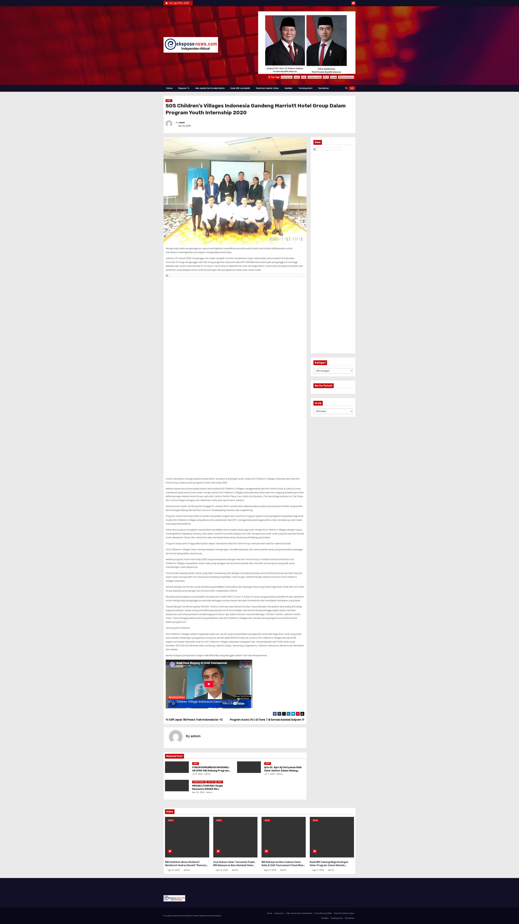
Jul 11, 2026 (197, 774)
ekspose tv (183, 88)
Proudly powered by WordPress (178, 915)
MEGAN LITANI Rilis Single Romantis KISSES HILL (207, 787)
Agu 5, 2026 (318, 870)
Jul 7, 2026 (269, 774)
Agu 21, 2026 (174, 870)
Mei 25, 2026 (198, 792)
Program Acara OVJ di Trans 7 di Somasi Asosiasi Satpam (266, 720)
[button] (346, 88)
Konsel (333, 77)
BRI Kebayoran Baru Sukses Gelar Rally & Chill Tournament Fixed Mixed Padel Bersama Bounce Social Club (283, 865)
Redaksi (288, 88)
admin (182, 122)
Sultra (296, 77)
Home (169, 88)
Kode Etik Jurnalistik (240, 88)
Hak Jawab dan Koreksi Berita (209, 88)
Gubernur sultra (314, 77)
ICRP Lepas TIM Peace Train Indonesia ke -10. (195, 720)
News (169, 101)
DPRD (304, 77)
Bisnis (170, 820)
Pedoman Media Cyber (267, 88)
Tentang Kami (305, 88)
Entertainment (199, 782)
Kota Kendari (286, 77)
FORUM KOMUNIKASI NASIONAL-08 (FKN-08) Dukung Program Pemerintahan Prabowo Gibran (211, 770)
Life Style (211, 782)
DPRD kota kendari (346, 77)
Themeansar (215, 915)
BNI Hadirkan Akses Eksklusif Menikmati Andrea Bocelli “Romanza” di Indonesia (187, 865)
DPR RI (325, 77)
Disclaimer (323, 88)
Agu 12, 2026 (222, 870)
